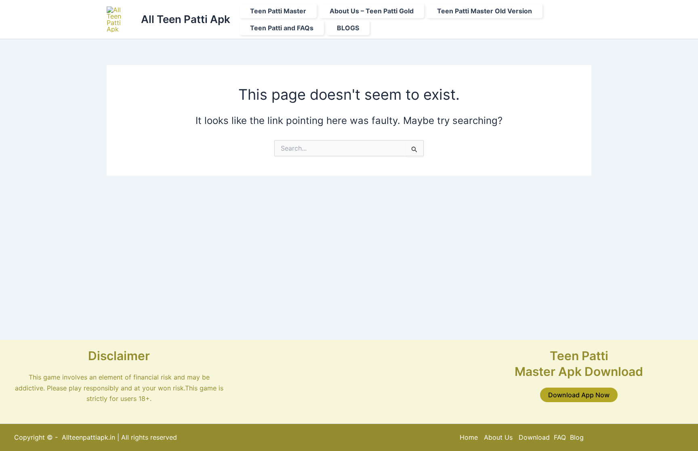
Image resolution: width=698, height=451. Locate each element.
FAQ (560, 437)
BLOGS (348, 28)
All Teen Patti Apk (185, 19)
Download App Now (579, 395)
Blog (577, 437)
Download (535, 437)
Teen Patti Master (278, 11)
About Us (498, 437)
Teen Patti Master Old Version (484, 11)
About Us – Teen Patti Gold (372, 11)
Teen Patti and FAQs (281, 28)
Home (469, 437)
